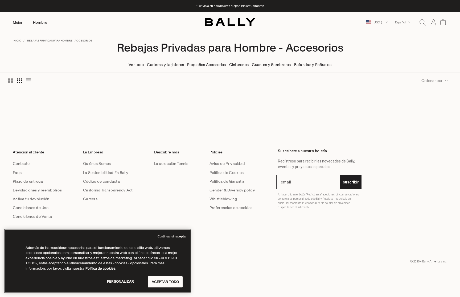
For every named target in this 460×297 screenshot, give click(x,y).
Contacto (21, 163)
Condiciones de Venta (32, 216)
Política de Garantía (227, 181)
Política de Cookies (227, 172)
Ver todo (136, 64)
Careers (90, 198)
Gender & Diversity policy (232, 190)
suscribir (351, 182)
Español (400, 22)
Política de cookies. (100, 268)
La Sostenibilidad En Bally (105, 172)
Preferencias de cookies (231, 207)
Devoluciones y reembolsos (37, 190)
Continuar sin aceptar (172, 236)
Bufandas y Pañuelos (312, 64)
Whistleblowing (223, 198)
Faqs (17, 172)
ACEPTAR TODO (165, 281)
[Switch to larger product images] (10, 81)
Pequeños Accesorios (206, 64)
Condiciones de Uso (30, 207)
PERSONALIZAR (120, 281)
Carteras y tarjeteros (165, 64)
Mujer (17, 22)
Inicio (17, 40)
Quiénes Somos (97, 163)
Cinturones (239, 64)
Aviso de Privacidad (227, 163)
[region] (97, 261)
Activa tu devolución (31, 198)
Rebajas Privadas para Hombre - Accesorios (59, 40)
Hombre (40, 22)
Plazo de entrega (28, 181)
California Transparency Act (108, 190)
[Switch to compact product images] (28, 81)
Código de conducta (101, 181)
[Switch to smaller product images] (19, 81)
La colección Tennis (171, 163)
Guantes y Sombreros (271, 64)
